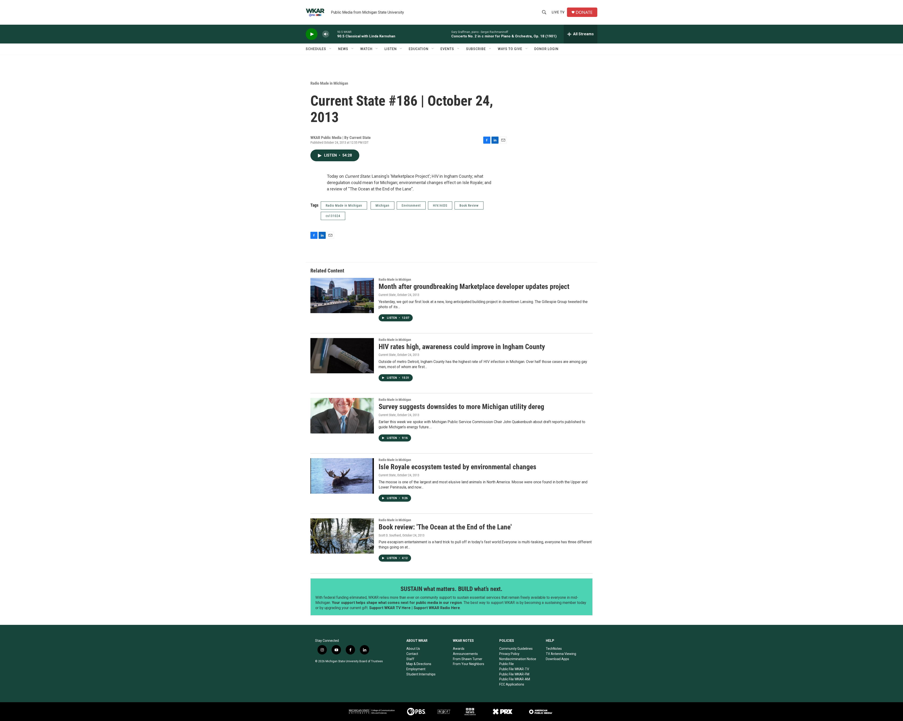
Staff (410, 659)
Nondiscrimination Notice (517, 659)
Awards (458, 648)
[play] (311, 34)
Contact (412, 654)
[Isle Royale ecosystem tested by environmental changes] (342, 475)
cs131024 (333, 216)
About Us (413, 648)
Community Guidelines (516, 648)
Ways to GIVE (510, 49)
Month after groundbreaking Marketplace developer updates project (474, 286)
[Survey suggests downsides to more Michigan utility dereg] (342, 415)
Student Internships (421, 674)
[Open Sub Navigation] (330, 49)
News (343, 49)
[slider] (333, 34)
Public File (506, 664)
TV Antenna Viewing (561, 654)
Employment (415, 669)
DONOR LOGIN (546, 49)
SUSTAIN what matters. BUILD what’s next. (451, 588)
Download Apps (557, 659)
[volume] (326, 34)
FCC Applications (511, 684)
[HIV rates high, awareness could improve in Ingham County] (342, 355)
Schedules (316, 49)
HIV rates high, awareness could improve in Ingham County (462, 347)
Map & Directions (418, 664)
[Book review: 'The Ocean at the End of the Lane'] (342, 536)
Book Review (469, 205)
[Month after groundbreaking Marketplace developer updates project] (342, 295)
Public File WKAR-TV (514, 669)
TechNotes (554, 648)
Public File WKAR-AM (514, 679)
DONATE (584, 12)
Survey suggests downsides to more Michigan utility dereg (461, 406)
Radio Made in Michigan (329, 83)
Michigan (382, 205)
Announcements (465, 654)
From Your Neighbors (468, 664)
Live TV (558, 12)
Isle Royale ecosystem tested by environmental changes (457, 467)
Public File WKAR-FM (514, 674)
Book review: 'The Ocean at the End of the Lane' (445, 527)
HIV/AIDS (440, 205)
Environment (411, 205)
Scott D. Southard (390, 535)
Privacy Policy (509, 654)
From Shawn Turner (467, 659)
